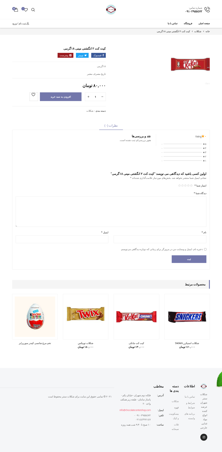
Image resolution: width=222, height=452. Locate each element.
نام (204, 232)
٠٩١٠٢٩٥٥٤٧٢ (193, 11)
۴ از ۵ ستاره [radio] (182, 185)
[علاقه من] (33, 96)
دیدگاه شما (200, 193)
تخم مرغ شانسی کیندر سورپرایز (35, 343)
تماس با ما (173, 23)
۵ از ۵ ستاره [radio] (179, 185)
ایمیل (104, 232)
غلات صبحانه (175, 427)
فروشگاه (188, 23)
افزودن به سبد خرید (61, 96)
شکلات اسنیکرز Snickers (187, 343)
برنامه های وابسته (189, 416)
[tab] (111, 126)
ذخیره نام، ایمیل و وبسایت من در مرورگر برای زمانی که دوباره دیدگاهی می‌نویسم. (162, 249)
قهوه (176, 407)
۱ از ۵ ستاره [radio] (191, 185)
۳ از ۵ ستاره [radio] (185, 185)
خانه (208, 31)
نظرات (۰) (111, 125)
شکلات (197, 31)
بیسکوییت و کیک (174, 416)
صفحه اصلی (204, 23)
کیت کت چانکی (136, 343)
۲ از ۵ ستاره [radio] (188, 185)
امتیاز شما (200, 185)
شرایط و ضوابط (190, 405)
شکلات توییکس (85, 343)
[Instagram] (203, 437)
